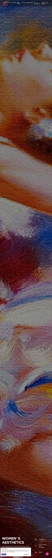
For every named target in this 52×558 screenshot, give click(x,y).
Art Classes (14, 2)
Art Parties (23, 2)
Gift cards (27, 2)
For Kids (31, 2)
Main (10, 2)
